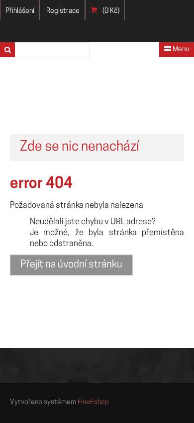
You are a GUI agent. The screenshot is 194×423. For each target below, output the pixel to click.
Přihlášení (19, 11)
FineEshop (93, 402)
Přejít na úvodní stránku (71, 265)
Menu (180, 49)
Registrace (63, 11)
